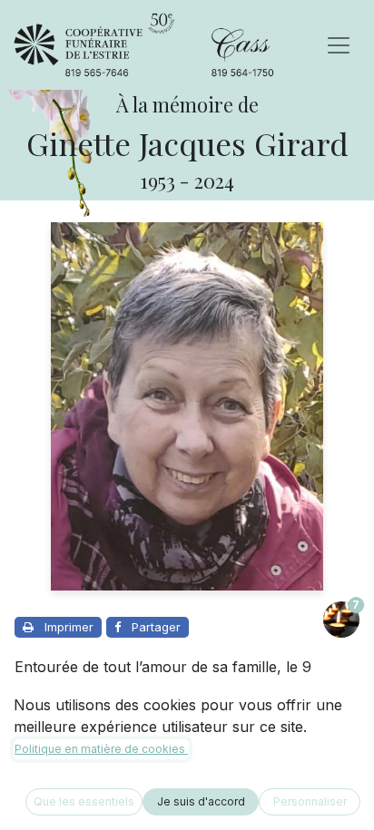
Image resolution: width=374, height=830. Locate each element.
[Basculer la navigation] (338, 45)
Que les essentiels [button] (84, 801)
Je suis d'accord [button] (201, 801)
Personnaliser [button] (310, 801)
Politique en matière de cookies (101, 749)
